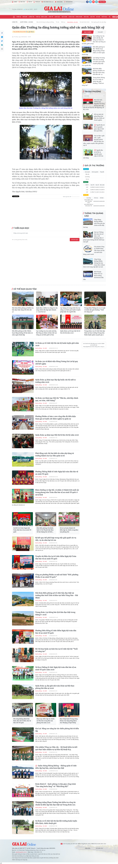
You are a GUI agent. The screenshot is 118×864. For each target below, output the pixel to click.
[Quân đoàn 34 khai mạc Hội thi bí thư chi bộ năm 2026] (23, 441)
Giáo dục (57, 16)
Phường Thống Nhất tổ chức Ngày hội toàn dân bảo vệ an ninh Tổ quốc (56, 473)
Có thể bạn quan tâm (25, 289)
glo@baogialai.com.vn (21, 852)
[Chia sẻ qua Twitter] (2, 41)
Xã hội (98, 16)
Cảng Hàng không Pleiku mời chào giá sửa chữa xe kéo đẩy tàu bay (94, 223)
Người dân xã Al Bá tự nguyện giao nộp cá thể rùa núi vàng (93, 154)
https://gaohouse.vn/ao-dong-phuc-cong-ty (93, 346)
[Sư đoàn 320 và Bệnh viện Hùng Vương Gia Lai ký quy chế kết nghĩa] (23, 367)
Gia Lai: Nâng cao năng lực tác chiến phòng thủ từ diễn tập (57, 730)
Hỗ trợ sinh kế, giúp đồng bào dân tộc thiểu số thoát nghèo (99, 117)
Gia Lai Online (24, 844)
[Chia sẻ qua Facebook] (2, 33)
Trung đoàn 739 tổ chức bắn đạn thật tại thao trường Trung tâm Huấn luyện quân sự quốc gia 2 (94, 333)
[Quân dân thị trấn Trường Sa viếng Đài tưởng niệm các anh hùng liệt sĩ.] (46, 89)
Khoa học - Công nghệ (75, 16)
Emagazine (59, 1)
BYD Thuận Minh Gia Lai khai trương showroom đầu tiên (93, 275)
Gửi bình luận (74, 239)
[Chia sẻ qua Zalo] (2, 37)
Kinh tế (51, 16)
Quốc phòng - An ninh (26, 22)
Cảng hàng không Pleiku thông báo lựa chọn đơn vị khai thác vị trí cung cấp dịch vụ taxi (94, 263)
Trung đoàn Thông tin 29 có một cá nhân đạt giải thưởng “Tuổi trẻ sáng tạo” (93, 81)
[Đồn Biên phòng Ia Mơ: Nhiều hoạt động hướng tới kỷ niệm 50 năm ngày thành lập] (87, 49)
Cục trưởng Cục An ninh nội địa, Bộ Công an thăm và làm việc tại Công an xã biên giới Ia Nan (94, 39)
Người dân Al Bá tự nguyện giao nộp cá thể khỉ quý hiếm (99, 128)
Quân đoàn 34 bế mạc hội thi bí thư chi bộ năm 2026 (70, 332)
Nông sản (86, 169)
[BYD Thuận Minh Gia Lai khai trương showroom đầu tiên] (88, 274)
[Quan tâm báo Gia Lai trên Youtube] (93, 2)
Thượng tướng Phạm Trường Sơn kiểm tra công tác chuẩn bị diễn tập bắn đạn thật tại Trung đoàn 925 (55, 803)
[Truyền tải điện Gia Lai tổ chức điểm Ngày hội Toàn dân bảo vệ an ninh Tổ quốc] (23, 562)
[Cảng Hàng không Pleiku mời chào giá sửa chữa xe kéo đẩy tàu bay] (88, 222)
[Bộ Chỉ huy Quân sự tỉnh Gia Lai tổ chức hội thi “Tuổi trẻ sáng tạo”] (23, 655)
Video (15, 1)
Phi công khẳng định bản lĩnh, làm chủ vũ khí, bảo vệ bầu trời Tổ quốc (22, 720)
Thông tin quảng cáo (93, 214)
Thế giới (24, 16)
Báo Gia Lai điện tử (59, 9)
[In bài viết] (2, 49)
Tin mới (100, 32)
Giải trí (92, 16)
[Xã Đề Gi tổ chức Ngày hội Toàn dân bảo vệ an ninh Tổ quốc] (22, 519)
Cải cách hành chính (85, 22)
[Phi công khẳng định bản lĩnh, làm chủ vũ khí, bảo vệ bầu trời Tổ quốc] (22, 710)
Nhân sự (63, 22)
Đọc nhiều (87, 32)
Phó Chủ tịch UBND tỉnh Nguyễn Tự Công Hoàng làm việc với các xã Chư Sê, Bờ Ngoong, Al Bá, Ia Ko (94, 104)
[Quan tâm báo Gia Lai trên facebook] (87, 2)
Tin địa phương (93, 91)
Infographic (69, 1)
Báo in (30, 1)
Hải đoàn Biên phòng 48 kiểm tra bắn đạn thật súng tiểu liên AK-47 (99, 71)
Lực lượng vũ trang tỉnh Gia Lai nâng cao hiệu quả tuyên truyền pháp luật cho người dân (93, 61)
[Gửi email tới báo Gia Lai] (96, 2)
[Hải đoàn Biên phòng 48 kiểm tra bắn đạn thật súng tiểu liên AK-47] (87, 71)
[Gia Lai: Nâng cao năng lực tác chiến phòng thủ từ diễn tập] (23, 734)
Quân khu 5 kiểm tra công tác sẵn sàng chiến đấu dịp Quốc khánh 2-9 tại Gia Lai (47, 310)
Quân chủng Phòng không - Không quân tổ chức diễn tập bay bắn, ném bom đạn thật (56, 767)
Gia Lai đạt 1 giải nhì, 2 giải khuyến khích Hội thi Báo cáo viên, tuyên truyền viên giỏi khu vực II (93, 140)
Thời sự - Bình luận (41, 16)
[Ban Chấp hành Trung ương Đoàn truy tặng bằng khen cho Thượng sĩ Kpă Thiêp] (69, 710)
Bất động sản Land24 (95, 343)
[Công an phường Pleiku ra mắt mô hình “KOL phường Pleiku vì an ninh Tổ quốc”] (23, 580)
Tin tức (57, 22)
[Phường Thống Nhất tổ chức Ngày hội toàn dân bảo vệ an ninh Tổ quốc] (23, 477)
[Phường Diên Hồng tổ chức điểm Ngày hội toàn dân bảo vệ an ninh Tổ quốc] (23, 636)
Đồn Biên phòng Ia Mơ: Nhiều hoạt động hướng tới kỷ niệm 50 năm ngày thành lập (93, 50)
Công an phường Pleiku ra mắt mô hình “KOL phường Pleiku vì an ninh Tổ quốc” (56, 576)
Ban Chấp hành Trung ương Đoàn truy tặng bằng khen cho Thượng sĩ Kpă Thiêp (69, 720)
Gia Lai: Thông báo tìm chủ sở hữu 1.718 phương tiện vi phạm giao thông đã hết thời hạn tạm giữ (93, 237)
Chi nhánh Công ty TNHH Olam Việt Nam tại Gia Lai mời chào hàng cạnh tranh (93, 250)
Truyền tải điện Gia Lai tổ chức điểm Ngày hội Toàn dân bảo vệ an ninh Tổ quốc (55, 557)
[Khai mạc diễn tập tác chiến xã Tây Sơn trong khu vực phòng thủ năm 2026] (45, 710)
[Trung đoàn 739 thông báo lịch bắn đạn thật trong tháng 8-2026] (23, 618)
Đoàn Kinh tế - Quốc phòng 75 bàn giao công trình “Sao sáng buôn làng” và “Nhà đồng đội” (55, 785)
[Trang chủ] (14, 17)
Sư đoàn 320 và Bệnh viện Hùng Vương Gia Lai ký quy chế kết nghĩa (56, 362)
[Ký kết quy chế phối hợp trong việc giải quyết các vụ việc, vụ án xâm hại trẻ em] (23, 544)
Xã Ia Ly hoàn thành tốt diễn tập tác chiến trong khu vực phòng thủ (69, 530)
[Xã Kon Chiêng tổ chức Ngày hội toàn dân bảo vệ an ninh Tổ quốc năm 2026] (23, 673)
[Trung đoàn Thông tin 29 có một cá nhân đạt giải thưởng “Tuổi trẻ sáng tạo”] (87, 80)
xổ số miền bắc (86, 343)
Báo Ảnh (23, 1)
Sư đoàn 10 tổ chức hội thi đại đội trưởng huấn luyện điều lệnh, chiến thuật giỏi (56, 822)
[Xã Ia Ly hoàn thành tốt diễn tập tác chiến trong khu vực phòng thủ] (69, 519)
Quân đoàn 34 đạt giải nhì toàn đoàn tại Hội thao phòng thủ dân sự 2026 (54, 687)
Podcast (37, 1)
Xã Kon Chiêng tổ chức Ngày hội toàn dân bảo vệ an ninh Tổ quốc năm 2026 (55, 668)
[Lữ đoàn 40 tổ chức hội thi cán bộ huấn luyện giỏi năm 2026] (23, 349)
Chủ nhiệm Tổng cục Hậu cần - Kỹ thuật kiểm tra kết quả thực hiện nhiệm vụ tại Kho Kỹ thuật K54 (56, 748)
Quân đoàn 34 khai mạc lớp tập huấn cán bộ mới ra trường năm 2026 (55, 381)
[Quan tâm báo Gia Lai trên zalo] (90, 2)
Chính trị (31, 16)
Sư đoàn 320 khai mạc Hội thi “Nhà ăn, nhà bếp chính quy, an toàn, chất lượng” (56, 399)
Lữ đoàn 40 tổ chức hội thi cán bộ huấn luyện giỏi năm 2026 (57, 344)
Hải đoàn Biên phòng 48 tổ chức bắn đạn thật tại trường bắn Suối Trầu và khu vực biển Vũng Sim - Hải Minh (56, 595)
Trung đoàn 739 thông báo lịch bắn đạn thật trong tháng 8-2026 (55, 613)
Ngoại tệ (86, 182)
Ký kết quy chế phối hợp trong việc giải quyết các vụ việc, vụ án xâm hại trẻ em (55, 539)
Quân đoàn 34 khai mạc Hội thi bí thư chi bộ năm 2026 (57, 435)
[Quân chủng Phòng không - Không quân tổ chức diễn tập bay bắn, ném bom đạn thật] (23, 772)
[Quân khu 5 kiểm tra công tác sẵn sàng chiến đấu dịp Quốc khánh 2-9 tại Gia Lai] (47, 299)
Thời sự (19, 16)
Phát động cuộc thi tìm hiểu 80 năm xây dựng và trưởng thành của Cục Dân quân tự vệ (54, 454)
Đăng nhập (102, 1)
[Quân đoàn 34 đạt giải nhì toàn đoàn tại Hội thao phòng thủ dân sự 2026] (23, 692)
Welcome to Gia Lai (48, 1)
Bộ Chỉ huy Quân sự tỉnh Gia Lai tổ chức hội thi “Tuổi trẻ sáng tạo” (56, 650)
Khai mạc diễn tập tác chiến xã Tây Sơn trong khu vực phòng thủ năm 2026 (45, 720)
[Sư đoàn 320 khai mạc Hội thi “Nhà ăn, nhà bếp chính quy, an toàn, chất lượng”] (23, 404)
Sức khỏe (64, 16)
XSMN (102, 343)
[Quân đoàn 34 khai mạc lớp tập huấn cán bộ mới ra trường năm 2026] (23, 386)
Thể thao (104, 16)
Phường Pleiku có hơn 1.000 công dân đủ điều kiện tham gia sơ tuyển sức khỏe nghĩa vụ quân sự (55, 417)
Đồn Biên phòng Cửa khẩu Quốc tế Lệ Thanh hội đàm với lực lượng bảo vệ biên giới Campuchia (45, 530)
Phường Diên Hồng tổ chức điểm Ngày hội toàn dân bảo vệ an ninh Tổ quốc (55, 632)
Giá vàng (86, 195)
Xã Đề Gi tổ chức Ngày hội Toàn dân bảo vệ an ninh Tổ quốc (22, 530)
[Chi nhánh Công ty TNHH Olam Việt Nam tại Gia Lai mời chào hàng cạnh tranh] (88, 249)
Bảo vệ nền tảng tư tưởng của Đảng (45, 22)
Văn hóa (86, 16)
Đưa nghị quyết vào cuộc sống (98, 22)
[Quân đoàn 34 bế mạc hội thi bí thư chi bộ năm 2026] (71, 322)
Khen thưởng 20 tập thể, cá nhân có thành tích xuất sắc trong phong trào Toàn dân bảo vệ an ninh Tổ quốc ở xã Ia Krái (57, 492)
